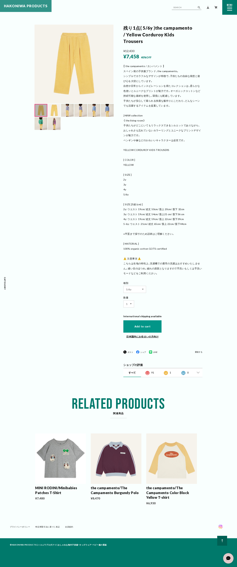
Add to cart (142, 326)
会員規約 (69, 527)
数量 (125, 297)
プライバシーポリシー (20, 527)
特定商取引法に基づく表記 (47, 527)
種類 (125, 283)
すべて (132, 372)
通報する (198, 352)
